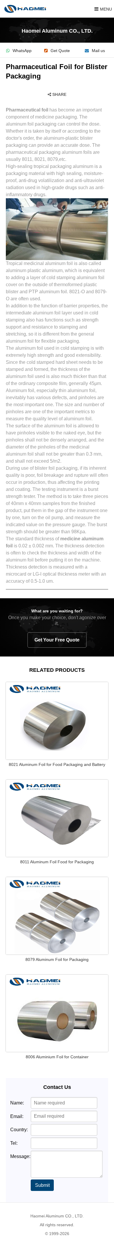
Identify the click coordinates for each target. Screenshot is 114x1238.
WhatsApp (22, 51)
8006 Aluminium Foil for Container (57, 1056)
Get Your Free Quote (57, 639)
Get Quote (60, 51)
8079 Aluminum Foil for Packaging (57, 959)
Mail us (98, 51)
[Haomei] (25, 9)
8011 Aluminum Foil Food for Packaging (57, 861)
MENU (106, 9)
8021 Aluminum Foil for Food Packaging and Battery (57, 764)
